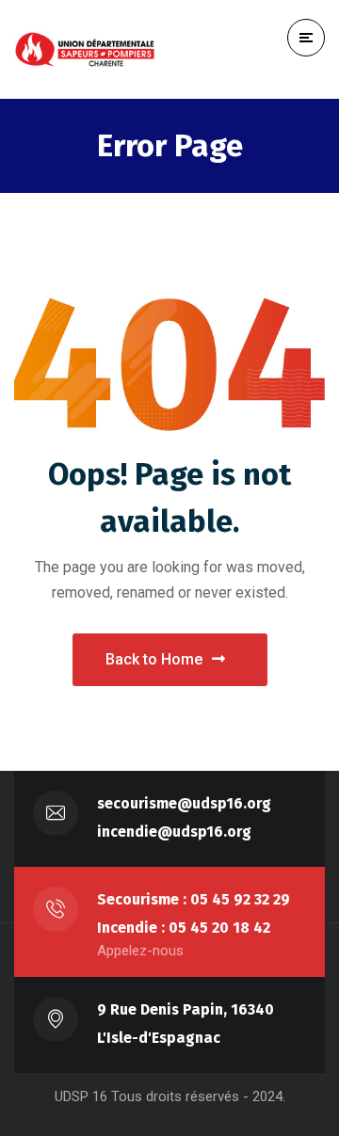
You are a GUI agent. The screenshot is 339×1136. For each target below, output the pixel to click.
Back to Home (153, 659)
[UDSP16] (84, 49)
